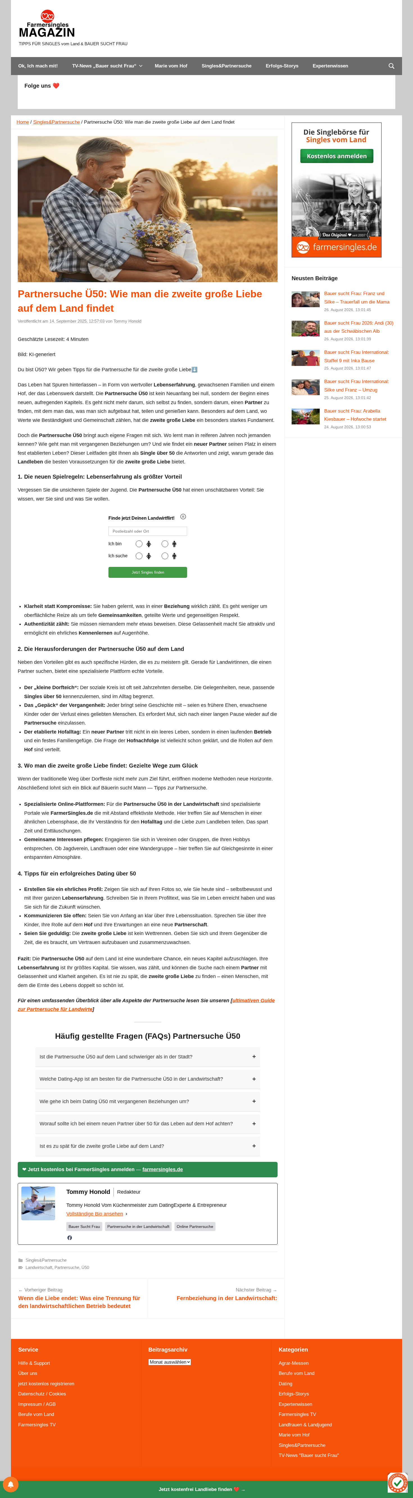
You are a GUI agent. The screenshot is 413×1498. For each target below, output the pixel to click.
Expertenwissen (330, 66)
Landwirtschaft (39, 1267)
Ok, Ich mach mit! (38, 66)
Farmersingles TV (37, 1424)
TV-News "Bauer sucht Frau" (309, 1455)
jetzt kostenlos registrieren (46, 1383)
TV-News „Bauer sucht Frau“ (104, 66)
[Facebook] (69, 1237)
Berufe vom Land (36, 1414)
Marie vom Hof (171, 66)
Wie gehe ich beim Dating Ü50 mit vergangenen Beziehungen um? (148, 1101)
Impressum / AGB (37, 1404)
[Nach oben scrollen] (402, 1487)
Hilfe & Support (34, 1363)
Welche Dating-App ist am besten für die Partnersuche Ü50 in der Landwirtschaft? (148, 1079)
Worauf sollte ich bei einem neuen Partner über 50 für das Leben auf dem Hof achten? (148, 1123)
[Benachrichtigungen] (11, 1484)
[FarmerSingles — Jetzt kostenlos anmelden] (337, 256)
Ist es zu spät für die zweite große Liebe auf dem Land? (148, 1145)
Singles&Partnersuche (226, 66)
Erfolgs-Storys (282, 66)
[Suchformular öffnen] (392, 66)
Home (23, 122)
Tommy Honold (127, 321)
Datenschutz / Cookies (42, 1394)
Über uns (27, 1373)
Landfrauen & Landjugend (305, 1424)
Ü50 (85, 1267)
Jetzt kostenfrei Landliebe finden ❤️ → (202, 1489)
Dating (285, 1383)
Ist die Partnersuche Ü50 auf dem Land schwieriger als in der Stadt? (148, 1056)
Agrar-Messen (293, 1363)
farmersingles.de (162, 1169)
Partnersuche (67, 1267)
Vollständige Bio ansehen (94, 1214)
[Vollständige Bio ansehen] (126, 1214)
